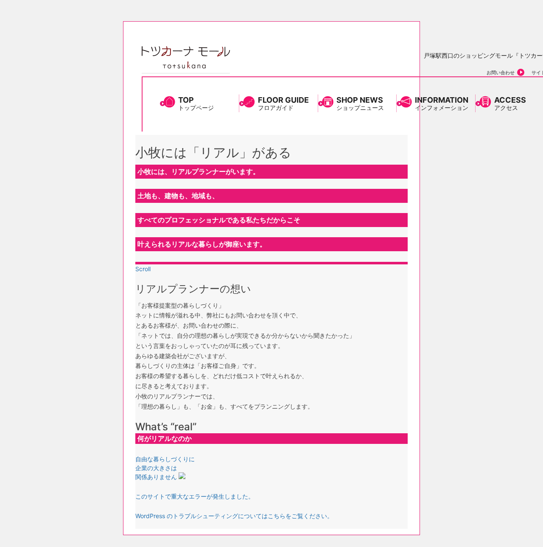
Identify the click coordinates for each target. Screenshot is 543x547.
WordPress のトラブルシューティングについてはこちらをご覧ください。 (234, 515)
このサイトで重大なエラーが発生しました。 (194, 496)
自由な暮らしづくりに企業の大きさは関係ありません (165, 467)
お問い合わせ (501, 73)
